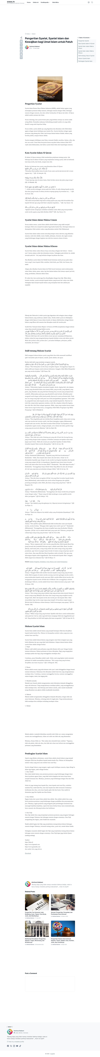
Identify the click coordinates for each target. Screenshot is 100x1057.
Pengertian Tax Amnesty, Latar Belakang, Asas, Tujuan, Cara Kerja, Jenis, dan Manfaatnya (35, 914)
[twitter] (21, 44)
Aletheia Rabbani (19, 1030)
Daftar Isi (35, 2)
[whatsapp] (21, 48)
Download (28, 853)
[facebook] (21, 41)
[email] (21, 57)
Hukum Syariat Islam (84, 58)
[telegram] (21, 51)
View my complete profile (16, 1041)
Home (29, 2)
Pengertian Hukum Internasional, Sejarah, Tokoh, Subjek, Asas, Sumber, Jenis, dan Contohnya (62, 940)
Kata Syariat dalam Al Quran (86, 43)
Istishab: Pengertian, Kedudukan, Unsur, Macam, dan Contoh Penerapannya (48, 561)
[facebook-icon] (8, 1046)
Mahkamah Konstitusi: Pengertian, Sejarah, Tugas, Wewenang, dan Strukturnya (35, 940)
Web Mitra (55, 2)
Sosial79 (11, 2)
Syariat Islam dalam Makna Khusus (86, 52)
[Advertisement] (50, 19)
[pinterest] (21, 54)
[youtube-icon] (17, 1046)
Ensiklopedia (45, 2)
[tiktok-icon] (20, 1046)
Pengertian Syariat (83, 41)
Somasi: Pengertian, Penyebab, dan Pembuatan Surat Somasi (61, 913)
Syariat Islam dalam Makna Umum (86, 47)
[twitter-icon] (11, 1046)
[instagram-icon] (14, 1046)
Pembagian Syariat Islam (85, 61)
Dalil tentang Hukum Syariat (86, 55)
